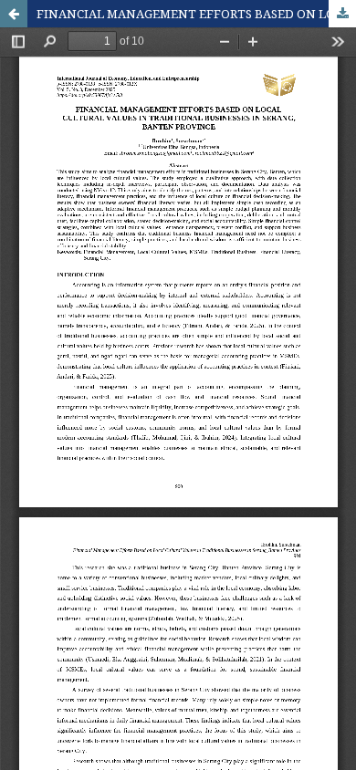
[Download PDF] (342, 13)
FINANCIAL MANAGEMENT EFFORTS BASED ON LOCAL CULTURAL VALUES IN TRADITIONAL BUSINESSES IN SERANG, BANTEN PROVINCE (196, 13)
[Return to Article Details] (13, 13)
